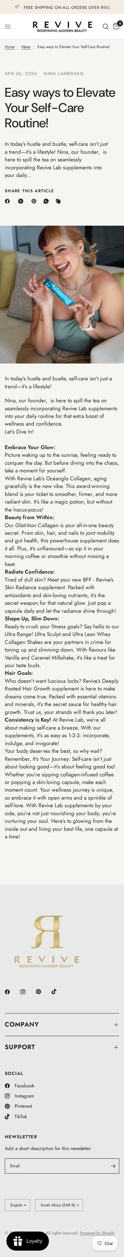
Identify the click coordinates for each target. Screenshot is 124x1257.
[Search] (105, 26)
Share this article (29, 191)
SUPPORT (20, 1047)
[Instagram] (27, 992)
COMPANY (22, 1024)
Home (10, 47)
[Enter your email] (113, 1166)
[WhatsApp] (47, 201)
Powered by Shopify (97, 1233)
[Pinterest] (35, 201)
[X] (22, 201)
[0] (115, 26)
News (26, 47)
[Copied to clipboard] (59, 201)
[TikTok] (58, 992)
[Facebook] (8, 201)
